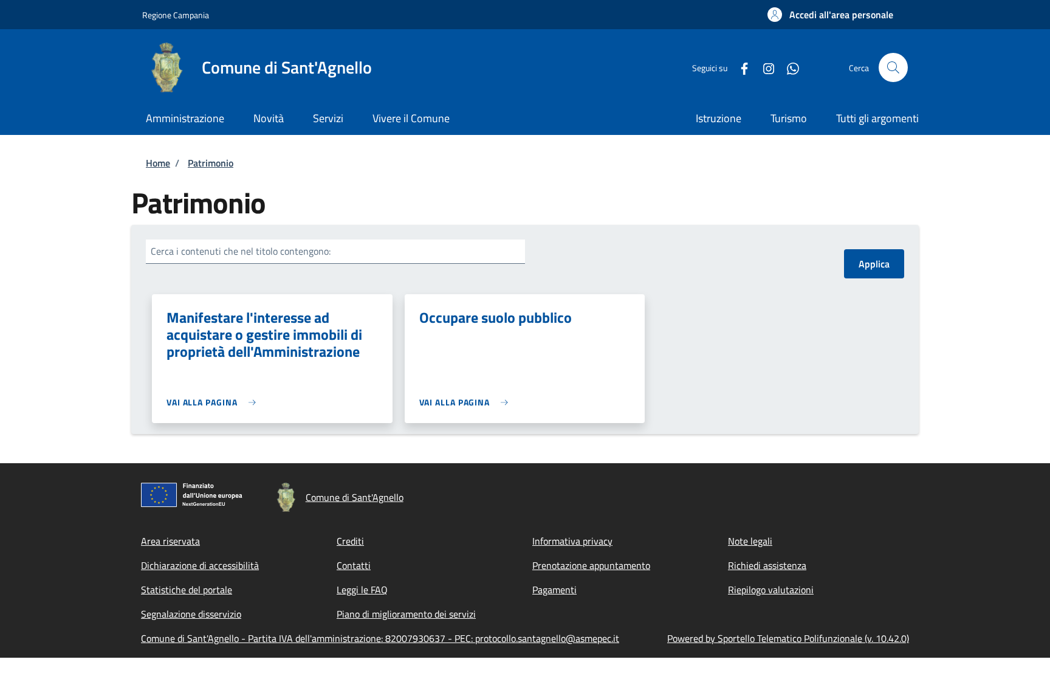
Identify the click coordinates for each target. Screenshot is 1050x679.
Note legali (750, 541)
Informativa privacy (572, 541)
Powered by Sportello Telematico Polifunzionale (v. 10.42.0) (788, 638)
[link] (214, 402)
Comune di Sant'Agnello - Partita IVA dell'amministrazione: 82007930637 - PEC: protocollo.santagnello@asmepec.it (380, 638)
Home (158, 163)
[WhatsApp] (788, 67)
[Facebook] (739, 67)
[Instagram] (764, 67)
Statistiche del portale (186, 589)
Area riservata (170, 541)
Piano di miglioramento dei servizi (406, 614)
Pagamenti (554, 589)
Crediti (350, 541)
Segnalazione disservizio (191, 614)
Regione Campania (175, 15)
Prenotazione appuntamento (591, 565)
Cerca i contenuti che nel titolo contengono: (241, 251)
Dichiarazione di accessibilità (200, 565)
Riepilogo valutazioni (771, 589)
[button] (830, 14)
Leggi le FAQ (362, 589)
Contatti (354, 565)
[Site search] (893, 67)
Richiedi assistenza (767, 565)
